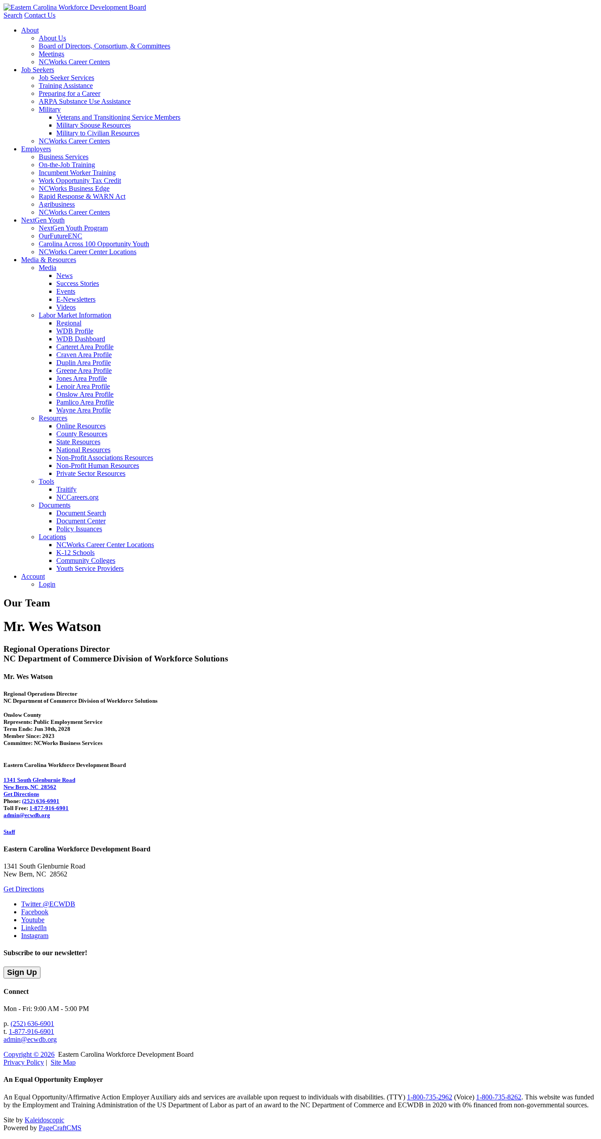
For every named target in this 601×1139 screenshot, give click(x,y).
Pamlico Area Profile (85, 402)
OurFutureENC (60, 236)
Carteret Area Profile (85, 346)
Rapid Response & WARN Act (82, 196)
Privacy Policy (24, 1062)
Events (65, 291)
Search (13, 15)
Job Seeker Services (66, 77)
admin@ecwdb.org (27, 815)
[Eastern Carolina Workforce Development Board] (75, 7)
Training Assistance (66, 85)
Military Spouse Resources (93, 125)
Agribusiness (57, 204)
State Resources (78, 441)
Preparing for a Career (69, 93)
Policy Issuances (79, 529)
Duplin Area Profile (83, 362)
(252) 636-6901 (40, 801)
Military (50, 109)
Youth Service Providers (90, 568)
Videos (66, 307)
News (64, 275)
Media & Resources (48, 259)
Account (33, 576)
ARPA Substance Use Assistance (85, 101)
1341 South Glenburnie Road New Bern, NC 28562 (39, 783)
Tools (46, 481)
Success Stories (77, 283)
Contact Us (39, 15)
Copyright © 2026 (29, 1054)
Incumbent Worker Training (77, 172)
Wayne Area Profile (83, 410)
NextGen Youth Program (73, 228)
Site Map (63, 1062)
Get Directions (21, 794)
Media (47, 267)
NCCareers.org (77, 497)
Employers (36, 149)
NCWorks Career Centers (74, 62)
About (30, 30)
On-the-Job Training (67, 164)
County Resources (81, 434)
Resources (53, 418)
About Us (52, 38)
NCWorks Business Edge (74, 188)
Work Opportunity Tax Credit (80, 180)
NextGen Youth (43, 220)
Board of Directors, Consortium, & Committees (104, 46)
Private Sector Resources (90, 473)
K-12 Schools (75, 552)
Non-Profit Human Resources (97, 465)
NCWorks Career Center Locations (87, 252)
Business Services (63, 157)
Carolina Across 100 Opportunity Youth (94, 244)
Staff (9, 832)
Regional (68, 323)
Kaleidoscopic (44, 1120)
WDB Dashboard (80, 339)
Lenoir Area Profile (83, 386)
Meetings (51, 54)
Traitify (66, 489)
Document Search (81, 513)
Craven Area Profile (84, 354)
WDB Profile (74, 331)
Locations (52, 536)
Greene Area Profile (84, 370)
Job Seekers (37, 69)
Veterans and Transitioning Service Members (118, 117)
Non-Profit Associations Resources (104, 457)
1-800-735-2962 (429, 1097)
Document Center (81, 521)
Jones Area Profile (81, 378)
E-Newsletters (75, 299)
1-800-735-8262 (498, 1097)
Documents (54, 505)
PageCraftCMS (60, 1128)
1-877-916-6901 (49, 808)
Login (47, 584)
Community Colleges (85, 560)
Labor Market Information (75, 315)
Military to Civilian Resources (97, 133)
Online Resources (81, 426)
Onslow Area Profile (85, 394)
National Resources (83, 449)
